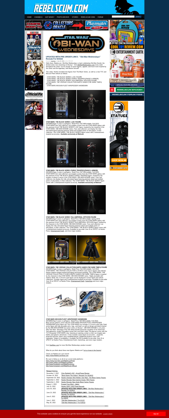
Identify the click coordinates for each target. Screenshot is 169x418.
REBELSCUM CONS (88, 17)
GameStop (88, 281)
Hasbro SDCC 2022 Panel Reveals (72, 386)
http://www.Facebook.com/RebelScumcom (60, 364)
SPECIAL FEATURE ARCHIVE (127, 85)
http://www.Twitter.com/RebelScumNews (59, 362)
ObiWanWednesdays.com (86, 65)
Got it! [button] (156, 414)
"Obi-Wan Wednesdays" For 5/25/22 (73, 402)
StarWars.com (54, 345)
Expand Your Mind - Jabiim (70, 384)
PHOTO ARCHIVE (63, 17)
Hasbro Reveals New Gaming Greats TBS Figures (78, 380)
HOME (29, 17)
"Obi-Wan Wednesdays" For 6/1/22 (72, 400)
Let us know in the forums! (92, 350)
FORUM (100, 17)
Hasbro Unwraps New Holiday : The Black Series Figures (83, 378)
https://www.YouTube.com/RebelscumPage (60, 361)
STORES (75, 17)
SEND (106, 406)
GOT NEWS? (49, 17)
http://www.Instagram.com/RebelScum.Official (61, 366)
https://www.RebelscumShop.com (57, 355)
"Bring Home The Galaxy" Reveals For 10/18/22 (77, 375)
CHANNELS (38, 17)
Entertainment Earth (57, 231)
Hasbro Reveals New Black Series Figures (77, 382)
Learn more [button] (107, 414)
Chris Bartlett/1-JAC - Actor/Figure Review (75, 373)
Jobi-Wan (53, 61)
